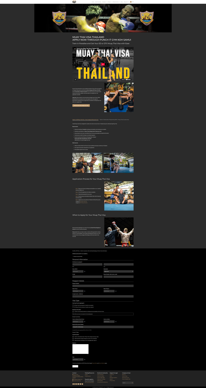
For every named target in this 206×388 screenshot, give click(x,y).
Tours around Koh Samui (89, 382)
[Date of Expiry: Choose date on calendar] (115, 291)
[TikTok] (77, 384)
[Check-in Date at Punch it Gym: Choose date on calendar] (84, 321)
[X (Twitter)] (82, 384)
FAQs (111, 376)
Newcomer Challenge (101, 379)
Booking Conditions (113, 377)
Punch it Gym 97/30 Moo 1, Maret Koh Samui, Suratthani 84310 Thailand (77, 376)
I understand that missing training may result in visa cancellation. (85, 338)
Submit (75, 366)
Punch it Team (124, 376)
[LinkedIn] (80, 384)
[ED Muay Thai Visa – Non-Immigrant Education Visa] (119, 163)
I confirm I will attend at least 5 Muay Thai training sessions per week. (86, 336)
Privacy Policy (94, 363)
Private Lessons (88, 376)
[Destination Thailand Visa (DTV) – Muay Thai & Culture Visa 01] (87, 163)
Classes (86, 374)
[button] (128, 1)
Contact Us (112, 374)
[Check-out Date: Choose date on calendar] (115, 321)
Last (104, 266)
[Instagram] (75, 384)
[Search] (132, 383)
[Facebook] (73, 384)
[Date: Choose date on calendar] (84, 359)
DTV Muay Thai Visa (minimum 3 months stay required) (84, 307)
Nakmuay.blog (100, 380)
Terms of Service (102, 363)
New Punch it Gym (125, 377)
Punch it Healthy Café (126, 379)
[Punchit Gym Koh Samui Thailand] (74, 2)
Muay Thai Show (100, 374)
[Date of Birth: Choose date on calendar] (84, 271)
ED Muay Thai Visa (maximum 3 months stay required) (83, 305)
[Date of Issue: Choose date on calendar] (84, 291)
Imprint (111, 379)
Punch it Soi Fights (100, 376)
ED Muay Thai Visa (83, 201)
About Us (124, 374)
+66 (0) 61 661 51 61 (77, 380)
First (73, 266)
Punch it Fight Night (101, 377)
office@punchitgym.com (77, 379)
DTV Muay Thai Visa (83, 202)
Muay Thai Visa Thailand (89, 380)
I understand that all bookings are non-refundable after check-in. (85, 340)
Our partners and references (102, 382)
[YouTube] (78, 384)
